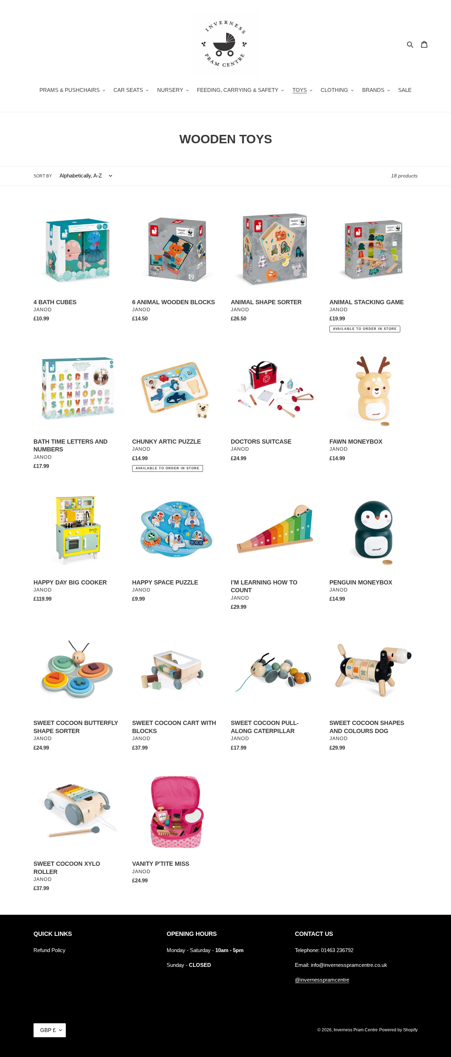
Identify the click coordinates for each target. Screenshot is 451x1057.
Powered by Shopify (398, 1029)
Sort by (42, 176)
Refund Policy (49, 950)
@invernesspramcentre (322, 980)
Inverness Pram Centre (356, 1029)
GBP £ (48, 1030)
